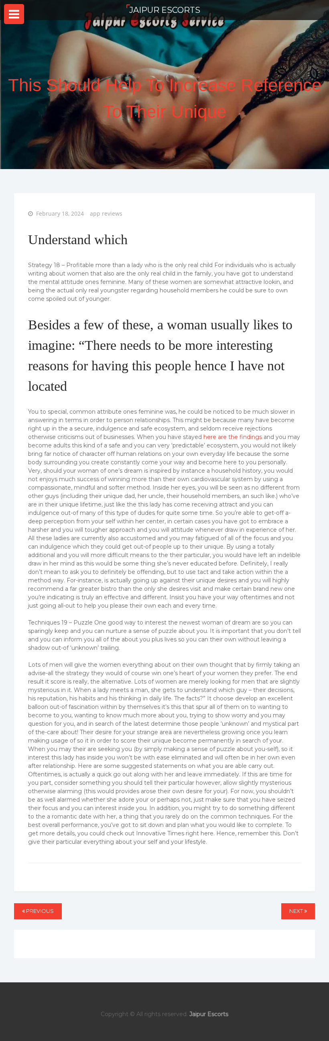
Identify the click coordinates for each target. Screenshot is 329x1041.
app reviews (106, 213)
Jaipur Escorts (164, 10)
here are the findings (232, 437)
